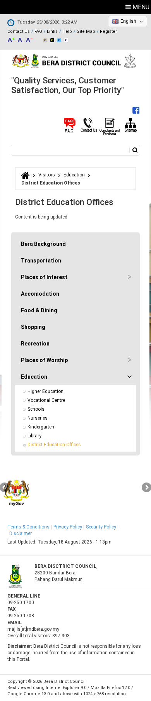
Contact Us (18, 31)
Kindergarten (40, 427)
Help (67, 31)
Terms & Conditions (28, 527)
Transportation (41, 260)
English (128, 21)
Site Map (86, 31)
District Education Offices (54, 444)
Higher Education (45, 391)
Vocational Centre (46, 400)
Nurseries (37, 418)
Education (74, 175)
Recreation (35, 343)
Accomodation (40, 294)
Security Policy (101, 527)
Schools (36, 409)
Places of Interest (44, 277)
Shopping (33, 327)
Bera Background (43, 244)
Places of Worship (44, 360)
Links (52, 31)
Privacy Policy (67, 527)
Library (34, 436)
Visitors (46, 175)
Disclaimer (20, 533)
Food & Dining (39, 310)
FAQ (38, 31)
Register (108, 31)
